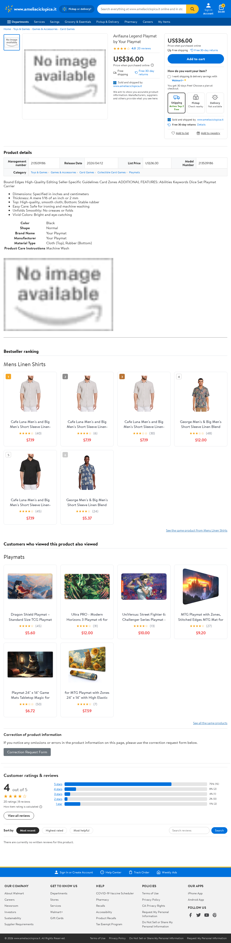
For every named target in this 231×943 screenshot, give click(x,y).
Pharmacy (131, 22)
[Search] (192, 9)
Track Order (141, 872)
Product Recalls (106, 918)
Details (201, 124)
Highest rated (54, 830)
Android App (196, 899)
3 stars (58, 794)
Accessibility (104, 912)
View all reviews (19, 815)
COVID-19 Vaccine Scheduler (115, 893)
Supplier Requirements (19, 924)
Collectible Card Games (111, 172)
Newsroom (11, 906)
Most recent (27, 830)
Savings (54, 22)
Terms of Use (150, 893)
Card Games (67, 29)
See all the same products (210, 723)
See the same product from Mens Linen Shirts (196, 530)
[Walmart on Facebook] (190, 915)
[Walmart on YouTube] (206, 915)
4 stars (58, 789)
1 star (59, 804)
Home (7, 29)
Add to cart (196, 58)
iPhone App (195, 893)
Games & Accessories (45, 29)
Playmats (134, 172)
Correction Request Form (27, 751)
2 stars (58, 799)
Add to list (182, 133)
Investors (10, 912)
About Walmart (14, 893)
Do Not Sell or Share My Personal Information (157, 924)
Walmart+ (56, 912)
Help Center (113, 872)
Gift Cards (56, 918)
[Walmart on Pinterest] (214, 915)
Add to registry (210, 133)
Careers (148, 22)
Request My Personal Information (155, 914)
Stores (54, 899)
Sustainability (13, 918)
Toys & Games (21, 29)
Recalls (100, 906)
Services (39, 22)
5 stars (58, 784)
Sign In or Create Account (76, 872)
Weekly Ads (169, 872)
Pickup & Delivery (107, 22)
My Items (164, 22)
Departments (20, 22)
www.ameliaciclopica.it (127, 86)
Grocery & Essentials (78, 22)
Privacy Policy (151, 899)
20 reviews (144, 48)
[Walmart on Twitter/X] (198, 915)
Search (219, 830)
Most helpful (81, 830)
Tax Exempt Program (109, 924)
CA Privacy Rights (153, 906)
